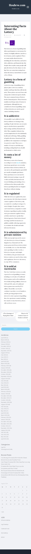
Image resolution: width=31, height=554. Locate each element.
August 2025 (4, 352)
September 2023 (5, 402)
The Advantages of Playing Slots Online (8, 314)
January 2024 (4, 393)
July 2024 (3, 380)
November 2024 (5, 372)
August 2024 (4, 378)
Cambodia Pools (5, 528)
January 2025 (4, 368)
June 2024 (3, 383)
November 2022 (5, 423)
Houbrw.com (17, 5)
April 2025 (3, 361)
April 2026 (3, 337)
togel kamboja (4, 524)
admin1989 (18, 35)
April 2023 (3, 413)
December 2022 (5, 421)
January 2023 (4, 419)
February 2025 (5, 365)
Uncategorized (7, 37)
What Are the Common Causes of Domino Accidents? (23, 315)
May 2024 (3, 385)
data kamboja (4, 533)
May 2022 (3, 436)
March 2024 (4, 389)
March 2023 (4, 415)
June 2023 (3, 408)
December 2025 (5, 346)
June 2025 (3, 357)
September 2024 (5, 376)
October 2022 (4, 426)
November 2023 (5, 398)
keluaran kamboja (5, 520)
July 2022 (3, 432)
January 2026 (4, 344)
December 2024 (5, 370)
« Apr (2, 512)
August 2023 (4, 404)
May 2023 (3, 411)
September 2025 (5, 350)
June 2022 (3, 434)
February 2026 (5, 342)
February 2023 (5, 417)
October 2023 (4, 400)
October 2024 (4, 374)
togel (2, 447)
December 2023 (5, 396)
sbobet (3, 537)
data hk (18, 162)
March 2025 (4, 363)
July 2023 (3, 406)
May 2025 (3, 359)
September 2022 (5, 428)
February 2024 (5, 391)
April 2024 (3, 387)
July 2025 (3, 355)
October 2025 (4, 348)
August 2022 (4, 430)
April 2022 (3, 439)
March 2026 (4, 340)
